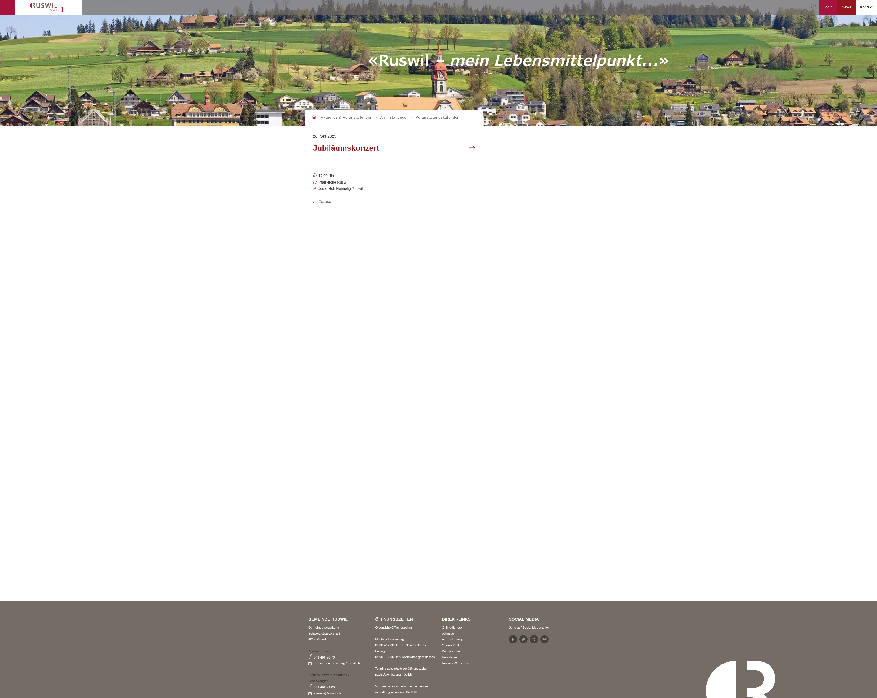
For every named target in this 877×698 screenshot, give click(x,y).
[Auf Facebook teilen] (513, 639)
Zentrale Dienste (320, 651)
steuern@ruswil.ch (327, 693)
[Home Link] (314, 117)
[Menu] (7, 7)
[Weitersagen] (544, 639)
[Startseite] (48, 7)
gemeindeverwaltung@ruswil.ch (337, 663)
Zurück (325, 201)
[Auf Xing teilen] (534, 639)
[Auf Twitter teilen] (523, 639)
